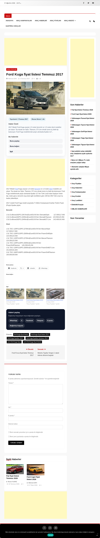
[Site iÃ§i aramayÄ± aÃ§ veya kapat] (90, 21)
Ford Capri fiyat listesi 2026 (81, 114)
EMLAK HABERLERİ (79, 209)
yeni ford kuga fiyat (14, 342)
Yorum (11, 383)
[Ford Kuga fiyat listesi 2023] (55, 294)
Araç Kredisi (69, 21)
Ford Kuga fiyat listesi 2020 (14, 300)
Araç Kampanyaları (24, 21)
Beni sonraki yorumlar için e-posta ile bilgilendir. (26, 432)
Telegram (40, 320)
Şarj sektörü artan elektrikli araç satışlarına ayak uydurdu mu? (81, 153)
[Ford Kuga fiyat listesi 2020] (15, 294)
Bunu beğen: (15, 146)
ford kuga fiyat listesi (21, 334)
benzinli (37, 189)
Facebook (29, 320)
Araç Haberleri (41, 21)
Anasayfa (9, 21)
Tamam (50, 535)
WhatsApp (13, 320)
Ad (9, 407)
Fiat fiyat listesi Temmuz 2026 (82, 110)
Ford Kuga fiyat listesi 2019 (34, 300)
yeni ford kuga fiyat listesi (32, 342)
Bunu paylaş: (15, 141)
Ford (16, 189)
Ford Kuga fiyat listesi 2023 (54, 300)
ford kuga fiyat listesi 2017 (40, 334)
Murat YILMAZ (12, 481)
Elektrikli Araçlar (13, 26)
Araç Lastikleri (76, 200)
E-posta (50, 320)
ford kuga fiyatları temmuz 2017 (37, 338)
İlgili (11, 151)
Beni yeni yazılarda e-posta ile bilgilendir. (24, 436)
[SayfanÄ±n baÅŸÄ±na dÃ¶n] (97, 535)
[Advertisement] (35, 51)
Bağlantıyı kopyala (16, 326)
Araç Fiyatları (55, 21)
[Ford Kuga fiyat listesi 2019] (35, 294)
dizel (51, 189)
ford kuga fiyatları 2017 (15, 338)
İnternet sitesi (12, 424)
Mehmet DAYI (12, 78)
